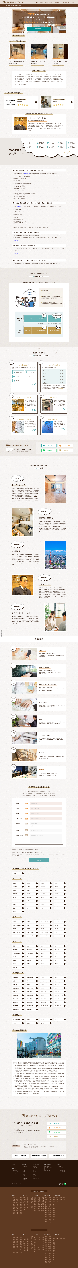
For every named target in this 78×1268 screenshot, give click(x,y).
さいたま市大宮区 (59, 932)
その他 (24, 1179)
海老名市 (15, 984)
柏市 (28, 956)
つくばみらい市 (16, 1019)
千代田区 (43, 894)
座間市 (14, 981)
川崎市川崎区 (58, 991)
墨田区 (56, 897)
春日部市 (57, 925)
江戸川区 (15, 894)
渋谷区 (14, 911)
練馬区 (28, 890)
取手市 (56, 1019)
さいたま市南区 (30, 932)
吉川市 (42, 929)
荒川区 (14, 908)
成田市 (42, 946)
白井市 (28, 963)
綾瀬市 (28, 984)
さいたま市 (57, 936)
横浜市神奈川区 (44, 1006)
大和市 (42, 977)
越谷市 (56, 929)
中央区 (42, 901)
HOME (13, 1164)
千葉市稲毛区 (30, 953)
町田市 (14, 890)
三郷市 (14, 929)
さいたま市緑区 (44, 921)
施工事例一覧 (25, 1166)
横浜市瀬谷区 (30, 1006)
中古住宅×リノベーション (49, 1167)
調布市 (56, 886)
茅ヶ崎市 (43, 981)
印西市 (14, 963)
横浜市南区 (15, 998)
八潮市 (14, 921)
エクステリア (25, 1176)
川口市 (42, 925)
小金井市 (15, 886)
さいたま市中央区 (45, 932)
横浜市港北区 (44, 1002)
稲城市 (42, 897)
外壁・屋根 (25, 1178)
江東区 (42, 908)
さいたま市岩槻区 (17, 925)
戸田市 (28, 929)
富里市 (14, 946)
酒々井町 (57, 946)
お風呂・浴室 (35, 1167)
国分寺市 (29, 897)
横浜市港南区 (58, 1006)
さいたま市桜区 (30, 936)
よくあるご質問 (47, 1170)
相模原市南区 (16, 977)
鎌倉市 (56, 981)
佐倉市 (56, 963)
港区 (28, 908)
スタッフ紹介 (61, 1167)
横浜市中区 (57, 998)
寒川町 (42, 988)
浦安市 (56, 960)
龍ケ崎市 (43, 1023)
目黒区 (14, 883)
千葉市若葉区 (58, 949)
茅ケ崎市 (50, 1199)
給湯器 (24, 1172)
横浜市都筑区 (30, 998)
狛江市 (14, 897)
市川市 (14, 960)
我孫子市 (15, 967)
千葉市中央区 (44, 949)
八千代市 (15, 956)
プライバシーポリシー (35, 795)
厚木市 (14, 873)
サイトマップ (22, 1183)
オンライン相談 (15, 1171)
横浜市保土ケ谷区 (59, 995)
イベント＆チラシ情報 (62, 1171)
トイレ (24, 1170)
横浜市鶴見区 (44, 998)
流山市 (42, 953)
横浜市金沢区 (58, 984)
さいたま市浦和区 (45, 936)
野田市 (56, 953)
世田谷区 (43, 904)
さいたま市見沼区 (59, 921)
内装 (24, 1174)
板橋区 (42, 883)
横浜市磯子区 (16, 1009)
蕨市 (28, 925)
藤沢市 (42, 984)
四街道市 (29, 960)
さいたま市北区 (16, 932)
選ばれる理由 (47, 1166)
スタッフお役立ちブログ (62, 1170)
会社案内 (60, 1166)
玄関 (24, 1175)
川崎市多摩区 (44, 991)
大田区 (56, 901)
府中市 (28, 883)
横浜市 (42, 995)
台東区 (14, 904)
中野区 (28, 901)
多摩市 (28, 886)
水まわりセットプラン (36, 1178)
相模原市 (57, 977)
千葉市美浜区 (30, 949)
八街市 (28, 946)
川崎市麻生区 (16, 991)
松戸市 (42, 963)
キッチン (24, 1167)
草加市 (28, 921)
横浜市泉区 (15, 1002)
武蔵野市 (43, 886)
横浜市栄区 (57, 1002)
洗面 (24, 1171)
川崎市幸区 (15, 995)
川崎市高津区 (16, 988)
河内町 (28, 1019)
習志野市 (57, 956)
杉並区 (56, 904)
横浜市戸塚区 (30, 988)
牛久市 (42, 1019)
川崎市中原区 (30, 991)
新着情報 (60, 1172)
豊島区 (28, 894)
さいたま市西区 (16, 936)
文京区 (14, 901)
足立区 (28, 904)
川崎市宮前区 (30, 995)
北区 (42, 890)
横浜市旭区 (29, 1009)
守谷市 (14, 1023)
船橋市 (42, 956)
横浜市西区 (15, 1006)
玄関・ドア (34, 1171)
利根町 (28, 1023)
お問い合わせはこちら (39, 28)
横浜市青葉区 (30, 1002)
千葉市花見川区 (16, 953)
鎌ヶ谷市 (43, 960)
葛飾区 (56, 908)
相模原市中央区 (30, 977)
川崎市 (56, 988)
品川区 (56, 890)
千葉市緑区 (15, 949)
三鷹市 (56, 883)
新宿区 (56, 894)
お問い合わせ (15, 1170)
